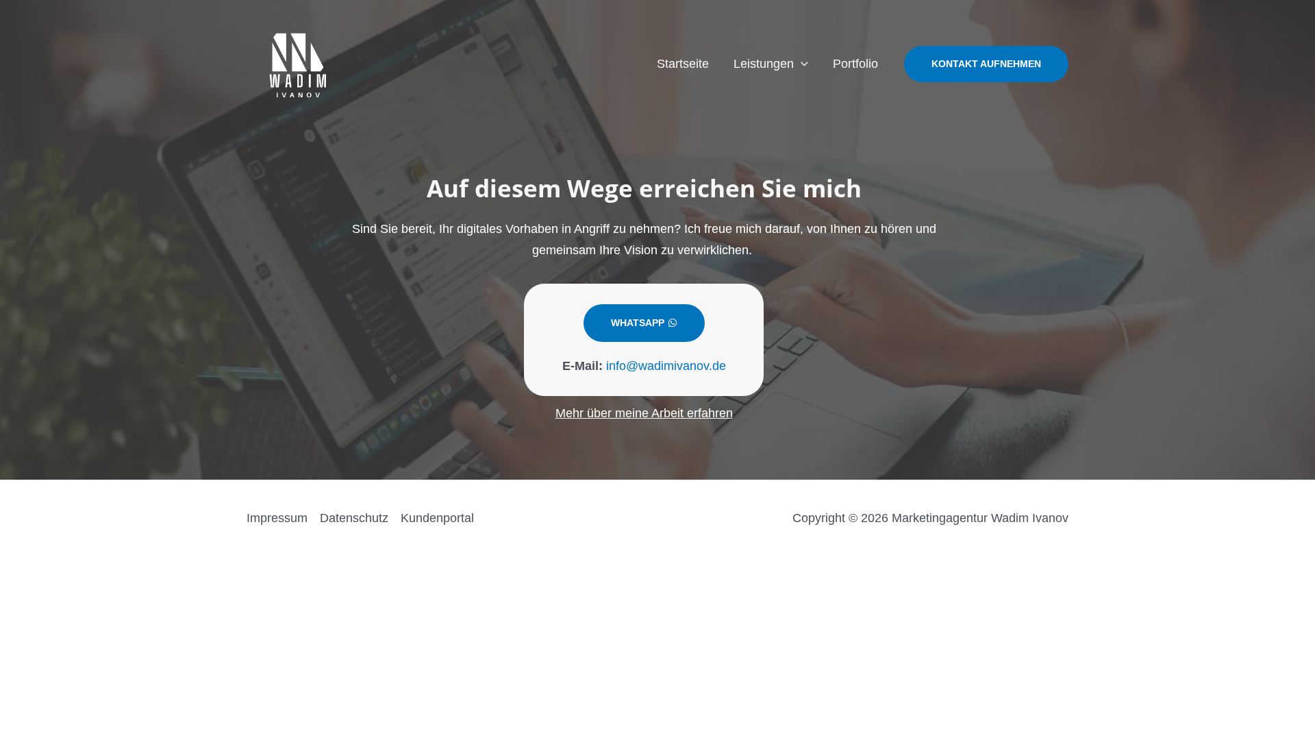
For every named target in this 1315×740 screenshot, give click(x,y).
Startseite (683, 64)
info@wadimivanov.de (666, 366)
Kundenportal (437, 518)
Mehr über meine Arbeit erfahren (644, 413)
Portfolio (855, 64)
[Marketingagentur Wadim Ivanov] (298, 63)
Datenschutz (354, 518)
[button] (801, 64)
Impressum (277, 518)
